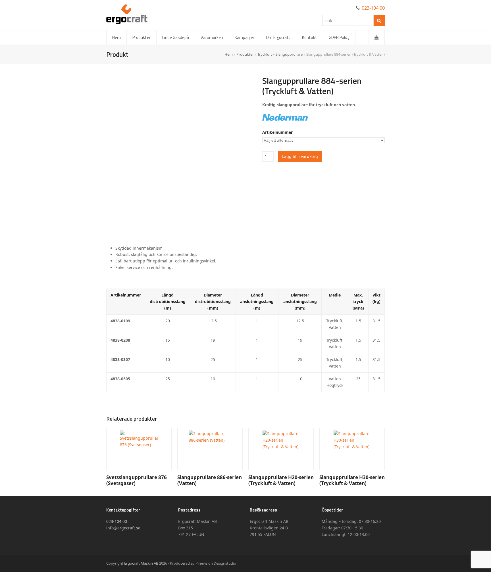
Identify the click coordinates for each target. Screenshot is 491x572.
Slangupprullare (289, 54)
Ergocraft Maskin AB (141, 563)
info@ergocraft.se (123, 528)
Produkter (245, 54)
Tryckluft (264, 54)
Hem (228, 54)
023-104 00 (373, 8)
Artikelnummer (277, 132)
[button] (376, 37)
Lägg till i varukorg (300, 156)
